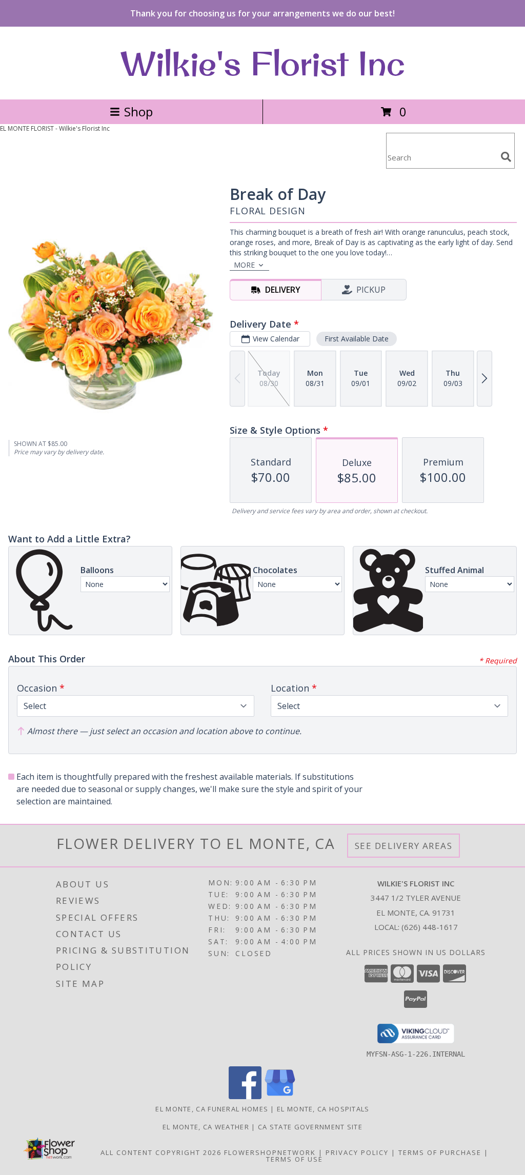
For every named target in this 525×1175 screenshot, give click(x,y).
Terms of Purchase (439, 1152)
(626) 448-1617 (429, 927)
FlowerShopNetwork (270, 1152)
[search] (506, 157)
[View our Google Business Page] (280, 1096)
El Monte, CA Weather (206, 1126)
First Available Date (357, 338)
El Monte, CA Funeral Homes (211, 1108)
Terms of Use (294, 1159)
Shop (138, 111)
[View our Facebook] (245, 1096)
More (244, 265)
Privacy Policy (357, 1152)
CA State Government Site (310, 1126)
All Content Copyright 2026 (160, 1152)
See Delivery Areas (404, 846)
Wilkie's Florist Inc (262, 63)
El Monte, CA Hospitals (323, 1108)
